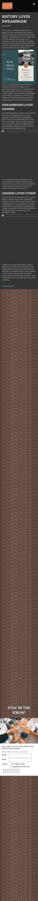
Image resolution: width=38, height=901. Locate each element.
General (12, 286)
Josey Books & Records (20, 767)
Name (4, 755)
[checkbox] (9, 764)
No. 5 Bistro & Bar (18, 764)
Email (4, 759)
